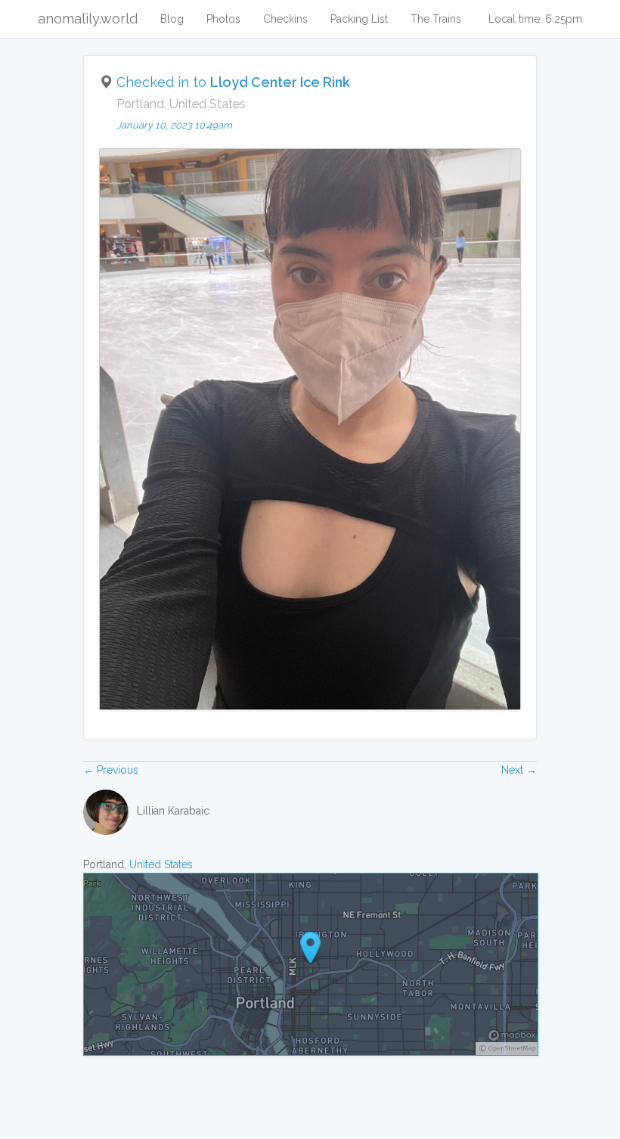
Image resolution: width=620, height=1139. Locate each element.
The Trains (436, 19)
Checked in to (233, 82)
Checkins (285, 19)
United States (161, 864)
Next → (519, 770)
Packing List (359, 19)
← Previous (110, 770)
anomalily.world (88, 18)
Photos (223, 19)
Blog (172, 19)
